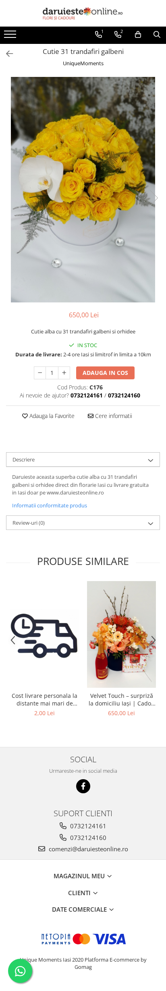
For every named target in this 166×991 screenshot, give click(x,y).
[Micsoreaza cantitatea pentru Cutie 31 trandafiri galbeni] (40, 372)
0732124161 (87, 826)
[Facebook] (83, 786)
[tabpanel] (83, 189)
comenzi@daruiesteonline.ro (87, 849)
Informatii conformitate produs (49, 505)
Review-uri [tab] (28, 522)
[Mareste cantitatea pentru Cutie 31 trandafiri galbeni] (64, 372)
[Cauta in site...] (157, 35)
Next (153, 198)
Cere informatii (112, 416)
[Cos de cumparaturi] (138, 35)
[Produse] (11, 37)
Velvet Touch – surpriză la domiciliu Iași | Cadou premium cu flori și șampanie (122, 699)
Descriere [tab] (23, 459)
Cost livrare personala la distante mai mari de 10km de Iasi (44, 699)
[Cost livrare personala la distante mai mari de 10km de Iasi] (44, 634)
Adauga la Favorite (51, 416)
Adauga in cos (105, 373)
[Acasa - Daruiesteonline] (83, 13)
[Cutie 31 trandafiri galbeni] (83, 189)
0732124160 (87, 838)
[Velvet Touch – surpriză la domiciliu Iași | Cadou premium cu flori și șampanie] (121, 634)
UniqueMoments (83, 63)
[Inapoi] (6, 53)
